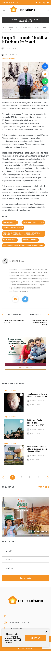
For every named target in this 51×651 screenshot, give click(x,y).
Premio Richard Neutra (13, 227)
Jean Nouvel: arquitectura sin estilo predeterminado (37, 395)
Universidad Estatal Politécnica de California (23, 245)
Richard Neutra (10, 240)
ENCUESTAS (8, 487)
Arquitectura (12, 27)
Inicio (4, 27)
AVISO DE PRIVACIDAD (25, 648)
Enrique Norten (10, 222)
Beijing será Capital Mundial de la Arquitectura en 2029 (35, 423)
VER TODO (43, 487)
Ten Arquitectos (30, 240)
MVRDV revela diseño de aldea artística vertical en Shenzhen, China (37, 449)
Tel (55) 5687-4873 (17, 628)
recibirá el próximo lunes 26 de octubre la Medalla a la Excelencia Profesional (21, 233)
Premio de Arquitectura (33, 222)
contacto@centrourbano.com (20, 622)
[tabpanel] (25, 429)
